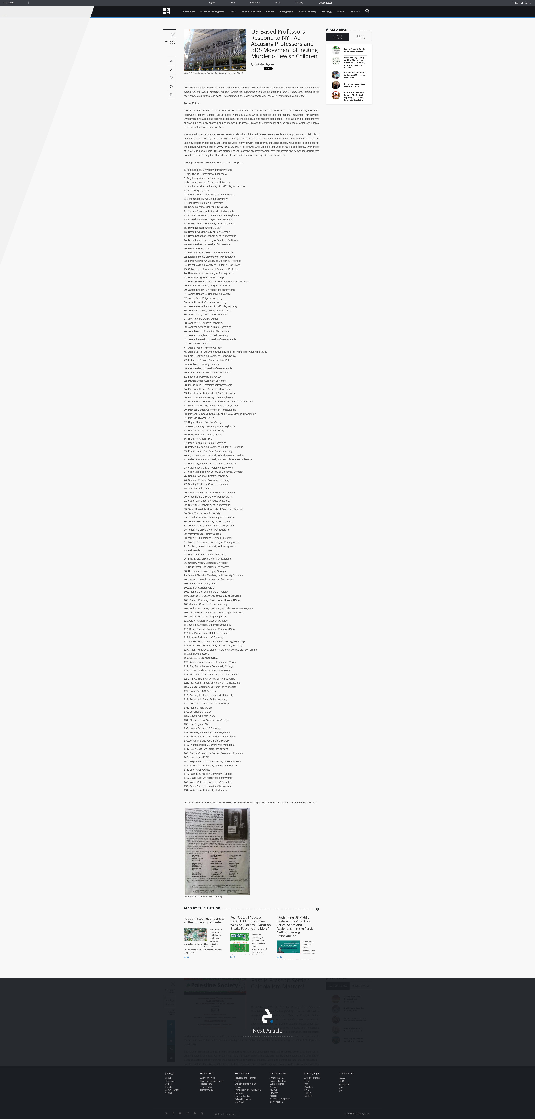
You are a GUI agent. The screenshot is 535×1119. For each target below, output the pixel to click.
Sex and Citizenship (251, 11)
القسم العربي (325, 3)
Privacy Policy (206, 1087)
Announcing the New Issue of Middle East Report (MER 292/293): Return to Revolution (354, 96)
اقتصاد (341, 1081)
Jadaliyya (166, 11)
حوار (340, 1091)
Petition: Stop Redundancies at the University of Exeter (204, 920)
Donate (168, 1087)
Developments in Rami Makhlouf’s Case (354, 85)
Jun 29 (186, 957)
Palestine (255, 2)
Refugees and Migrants (212, 11)
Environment (188, 11)
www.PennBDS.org (227, 146)
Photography (286, 11)
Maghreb (308, 1095)
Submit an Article (207, 1078)
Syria (277, 2)
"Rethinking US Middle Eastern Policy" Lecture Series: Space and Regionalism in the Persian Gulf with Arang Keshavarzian (296, 926)
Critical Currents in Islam (245, 1083)
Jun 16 (279, 957)
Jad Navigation (276, 1101)
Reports (273, 1095)
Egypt (212, 2)
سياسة (342, 1078)
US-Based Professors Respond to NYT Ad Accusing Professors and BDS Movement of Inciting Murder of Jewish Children (284, 44)
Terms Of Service (208, 1089)
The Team (170, 1081)
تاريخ (341, 1088)
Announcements (277, 1078)
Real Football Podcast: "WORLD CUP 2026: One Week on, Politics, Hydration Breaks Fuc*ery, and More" (250, 922)
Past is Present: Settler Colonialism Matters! (355, 50)
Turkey (299, 2)
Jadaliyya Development (280, 1098)
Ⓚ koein (365, 1113)
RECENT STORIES (360, 37)
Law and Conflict (242, 1096)
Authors (168, 1083)
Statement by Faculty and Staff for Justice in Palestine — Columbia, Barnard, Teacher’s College (354, 62)
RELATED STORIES (337, 37)
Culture (270, 11)
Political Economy (307, 11)
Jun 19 (232, 957)
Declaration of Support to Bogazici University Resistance (355, 75)
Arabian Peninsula (312, 1078)
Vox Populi (239, 1102)
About (168, 1078)
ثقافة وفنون (344, 1084)
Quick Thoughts (277, 1083)
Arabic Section (346, 1073)
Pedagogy (326, 11)
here (218, 96)
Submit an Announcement (211, 1081)
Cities (233, 11)
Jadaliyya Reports (264, 64)
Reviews (341, 11)
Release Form (206, 1083)
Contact (168, 1092)
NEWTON (355, 11)
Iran (232, 2)
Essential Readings (278, 1081)
